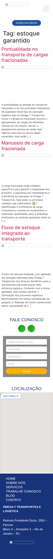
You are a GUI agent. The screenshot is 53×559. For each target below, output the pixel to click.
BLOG (10, 495)
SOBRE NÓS (15, 483)
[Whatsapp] (21, 328)
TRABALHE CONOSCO (23, 491)
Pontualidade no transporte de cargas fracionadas (24, 54)
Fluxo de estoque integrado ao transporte (20, 233)
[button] (46, 8)
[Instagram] (31, 328)
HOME (11, 478)
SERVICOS (14, 487)
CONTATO (13, 500)
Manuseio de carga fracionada (22, 145)
